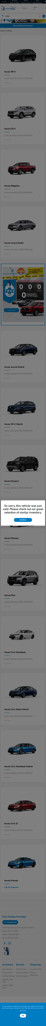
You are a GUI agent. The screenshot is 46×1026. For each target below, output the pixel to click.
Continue (23, 520)
